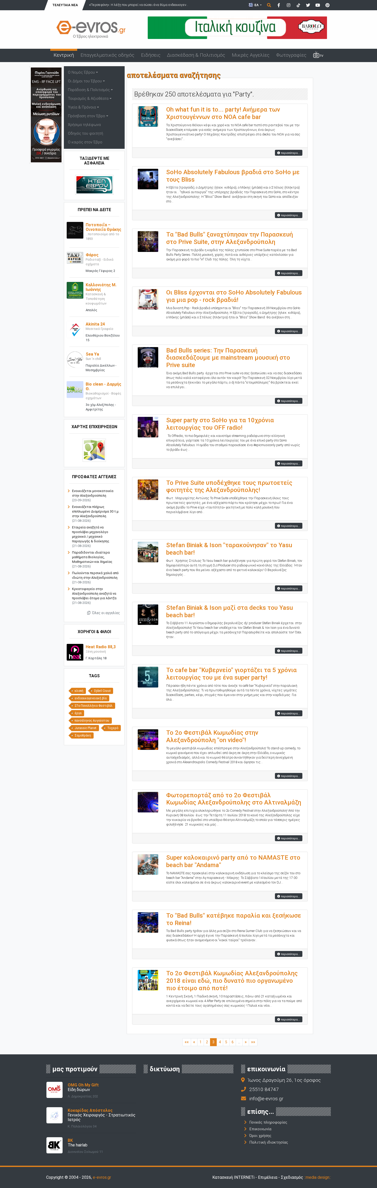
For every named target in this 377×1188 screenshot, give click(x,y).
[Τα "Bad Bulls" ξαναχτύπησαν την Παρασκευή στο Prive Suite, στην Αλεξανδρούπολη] (147, 241)
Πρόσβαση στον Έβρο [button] (86, 116)
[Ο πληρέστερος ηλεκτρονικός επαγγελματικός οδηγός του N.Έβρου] (91, 29)
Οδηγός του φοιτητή (85, 133)
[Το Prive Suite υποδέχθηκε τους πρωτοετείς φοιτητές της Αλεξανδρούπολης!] (147, 489)
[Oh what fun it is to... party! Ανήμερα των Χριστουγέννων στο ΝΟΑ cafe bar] (147, 116)
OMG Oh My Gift (83, 1085)
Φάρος (92, 254)
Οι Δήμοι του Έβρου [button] (85, 81)
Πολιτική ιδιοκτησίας (268, 1142)
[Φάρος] (75, 257)
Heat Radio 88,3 (101, 646)
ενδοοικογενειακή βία (91, 698)
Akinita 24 (95, 324)
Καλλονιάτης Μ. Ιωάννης (101, 287)
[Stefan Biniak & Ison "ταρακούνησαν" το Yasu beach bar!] (147, 551)
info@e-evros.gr (266, 1099)
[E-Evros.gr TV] (318, 55)
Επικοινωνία (260, 1129)
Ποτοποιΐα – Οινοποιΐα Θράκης (103, 227)
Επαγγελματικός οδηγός (107, 55)
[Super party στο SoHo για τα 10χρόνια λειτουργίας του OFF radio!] (147, 426)
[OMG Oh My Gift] (54, 1089)
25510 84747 (264, 1089)
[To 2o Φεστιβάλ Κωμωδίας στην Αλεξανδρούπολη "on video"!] (147, 739)
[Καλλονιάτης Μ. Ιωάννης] (75, 290)
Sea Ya (92, 354)
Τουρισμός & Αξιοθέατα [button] (88, 98)
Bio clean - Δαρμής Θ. (103, 386)
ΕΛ (256, 5)
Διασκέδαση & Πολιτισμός (196, 55)
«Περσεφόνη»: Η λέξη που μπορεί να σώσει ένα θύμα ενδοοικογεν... (138, 5)
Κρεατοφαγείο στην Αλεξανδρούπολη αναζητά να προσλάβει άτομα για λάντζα (94, 593)
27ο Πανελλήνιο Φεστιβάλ (94, 706)
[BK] (54, 1144)
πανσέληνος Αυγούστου (92, 720)
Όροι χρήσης (260, 1135)
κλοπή (79, 691)
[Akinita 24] (75, 329)
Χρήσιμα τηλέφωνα (84, 125)
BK (70, 1140)
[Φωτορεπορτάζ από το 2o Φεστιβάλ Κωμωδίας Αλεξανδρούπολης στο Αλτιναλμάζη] (147, 801)
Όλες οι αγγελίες (105, 613)
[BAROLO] (237, 27)
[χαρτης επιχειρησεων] (94, 450)
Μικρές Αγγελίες (251, 55)
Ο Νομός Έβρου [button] (81, 72)
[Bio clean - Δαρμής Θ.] (75, 389)
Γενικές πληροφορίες (268, 1122)
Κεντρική (64, 55)
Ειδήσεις (151, 55)
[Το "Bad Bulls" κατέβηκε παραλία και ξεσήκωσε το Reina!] (147, 922)
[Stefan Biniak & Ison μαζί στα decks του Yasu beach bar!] (147, 614)
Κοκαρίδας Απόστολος (90, 1110)
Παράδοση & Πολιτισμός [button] (89, 90)
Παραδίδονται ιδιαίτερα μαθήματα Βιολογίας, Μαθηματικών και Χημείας (92, 557)
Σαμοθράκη (83, 735)
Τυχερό (112, 728)
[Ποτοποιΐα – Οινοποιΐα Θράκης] (75, 230)
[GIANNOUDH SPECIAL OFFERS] (46, 114)
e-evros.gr (102, 1177)
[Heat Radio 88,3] (75, 652)
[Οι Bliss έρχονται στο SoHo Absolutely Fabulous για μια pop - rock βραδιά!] (147, 299)
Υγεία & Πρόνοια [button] (82, 107)
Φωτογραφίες (291, 55)
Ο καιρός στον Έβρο (85, 142)
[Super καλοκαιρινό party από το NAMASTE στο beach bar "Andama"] (147, 864)
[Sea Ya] (75, 359)
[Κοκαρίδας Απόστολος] (54, 1114)
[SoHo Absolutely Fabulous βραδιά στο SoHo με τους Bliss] (147, 178)
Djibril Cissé (102, 691)
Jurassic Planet (85, 728)
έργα (78, 713)
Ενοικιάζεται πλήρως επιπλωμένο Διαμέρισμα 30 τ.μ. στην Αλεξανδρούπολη (95, 511)
